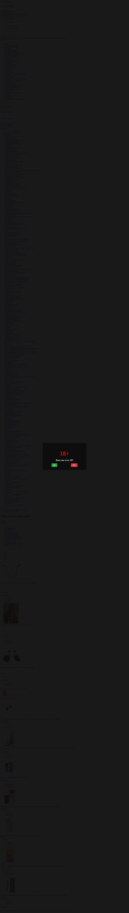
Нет (74, 465)
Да (54, 465)
